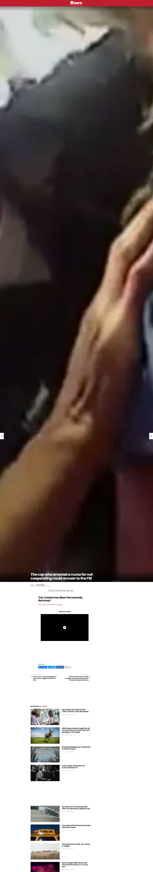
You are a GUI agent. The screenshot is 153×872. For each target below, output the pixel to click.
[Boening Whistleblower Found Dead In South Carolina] (45, 754)
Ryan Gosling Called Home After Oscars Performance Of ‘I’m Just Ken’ (75, 865)
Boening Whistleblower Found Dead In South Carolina (76, 748)
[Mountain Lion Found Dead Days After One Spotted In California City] (45, 814)
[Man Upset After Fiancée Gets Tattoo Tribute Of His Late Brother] (45, 717)
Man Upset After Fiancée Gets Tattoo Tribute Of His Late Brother (75, 710)
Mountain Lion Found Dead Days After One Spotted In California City (76, 808)
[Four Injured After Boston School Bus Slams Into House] (45, 832)
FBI (49, 590)
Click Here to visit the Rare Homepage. (50, 604)
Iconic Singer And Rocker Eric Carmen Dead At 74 (73, 767)
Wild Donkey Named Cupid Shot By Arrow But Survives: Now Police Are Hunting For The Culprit (76, 730)
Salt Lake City (62, 590)
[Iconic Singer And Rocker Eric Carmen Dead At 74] (45, 773)
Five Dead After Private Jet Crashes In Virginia (76, 845)
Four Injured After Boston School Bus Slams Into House (76, 826)
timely (68, 590)
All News (43, 706)
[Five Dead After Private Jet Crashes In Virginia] (45, 851)
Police (57, 590)
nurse (53, 590)
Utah (72, 590)
